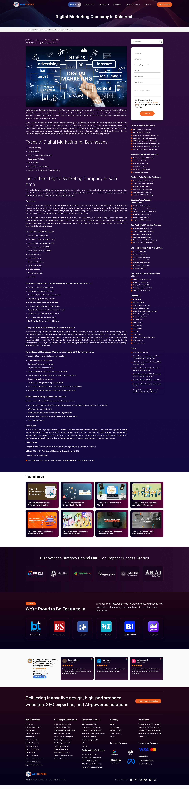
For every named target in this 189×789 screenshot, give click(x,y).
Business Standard (59, 635)
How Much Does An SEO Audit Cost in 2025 (146, 380)
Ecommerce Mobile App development (93, 733)
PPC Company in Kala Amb (67, 460)
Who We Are (88, 4)
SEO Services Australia (33, 733)
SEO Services (30, 724)
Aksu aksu (107, 660)
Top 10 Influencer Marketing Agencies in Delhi (110, 532)
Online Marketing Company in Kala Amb (44, 460)
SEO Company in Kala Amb (86, 460)
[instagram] (136, 780)
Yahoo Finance (153, 635)
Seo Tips (84, 746)
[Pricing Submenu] (151, 4)
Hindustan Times (106, 635)
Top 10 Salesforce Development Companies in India (147, 385)
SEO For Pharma (31, 752)
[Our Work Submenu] (121, 4)
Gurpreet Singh (73, 660)
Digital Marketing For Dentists (35, 758)
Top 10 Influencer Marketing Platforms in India (40, 532)
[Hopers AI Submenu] (78, 4)
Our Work (117, 4)
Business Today (35, 635)
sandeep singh (142, 660)
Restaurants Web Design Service (92, 767)
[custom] (131, 780)
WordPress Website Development (64, 730)
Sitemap (112, 736)
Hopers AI (73, 4)
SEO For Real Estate (32, 740)
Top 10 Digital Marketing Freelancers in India (143, 532)
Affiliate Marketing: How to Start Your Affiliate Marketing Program (147, 363)
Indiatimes (82, 635)
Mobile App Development (61, 746)
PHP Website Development (62, 733)
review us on (38, 677)
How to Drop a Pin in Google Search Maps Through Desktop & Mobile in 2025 (146, 357)
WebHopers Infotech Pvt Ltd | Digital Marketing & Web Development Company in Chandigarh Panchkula (45, 663)
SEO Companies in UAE (140, 352)
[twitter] (155, 780)
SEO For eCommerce (32, 743)
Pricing (147, 4)
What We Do (103, 4)
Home (27, 29)
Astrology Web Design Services (91, 757)
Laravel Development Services (63, 755)
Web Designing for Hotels (90, 754)
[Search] (160, 41)
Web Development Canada (62, 743)
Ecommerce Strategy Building (91, 727)
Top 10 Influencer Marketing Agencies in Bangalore (145, 504)
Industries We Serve (133, 4)
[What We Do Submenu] (108, 4)
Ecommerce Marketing (89, 736)
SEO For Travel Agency (33, 749)
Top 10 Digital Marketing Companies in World (73, 504)
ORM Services (30, 736)
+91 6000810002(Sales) (145, 760)
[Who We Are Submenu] (94, 4)
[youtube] (145, 780)
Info (83, 743)
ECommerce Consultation (90, 724)
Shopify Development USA (90, 740)
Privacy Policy (114, 727)
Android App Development (62, 752)
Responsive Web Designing (62, 724)
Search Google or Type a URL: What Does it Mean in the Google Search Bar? (147, 375)
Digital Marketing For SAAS (34, 765)
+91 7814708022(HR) (145, 764)
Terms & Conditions (116, 730)
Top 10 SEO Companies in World (109, 504)
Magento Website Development (63, 736)
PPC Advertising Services (33, 727)
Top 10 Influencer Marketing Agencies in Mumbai (75, 532)
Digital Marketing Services (39, 29)
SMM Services (30, 730)
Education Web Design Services (92, 764)
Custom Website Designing (62, 727)
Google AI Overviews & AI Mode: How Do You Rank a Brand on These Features (146, 391)
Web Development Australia (62, 740)
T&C (148, 102)
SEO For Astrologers (32, 746)
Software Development (61, 758)
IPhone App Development (62, 749)
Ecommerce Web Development (91, 730)
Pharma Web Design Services (91, 761)
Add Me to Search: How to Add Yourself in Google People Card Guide (146, 369)
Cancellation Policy (116, 733)
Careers (112, 724)
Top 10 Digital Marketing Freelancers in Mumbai (38, 504)
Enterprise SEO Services (33, 762)
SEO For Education (32, 755)
